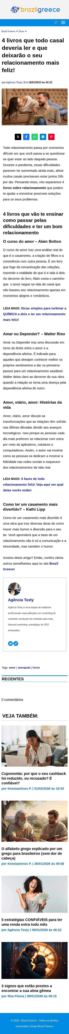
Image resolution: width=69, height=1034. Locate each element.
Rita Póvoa (16, 996)
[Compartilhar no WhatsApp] (34, 137)
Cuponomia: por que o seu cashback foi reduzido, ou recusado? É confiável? (33, 778)
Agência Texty (14, 82)
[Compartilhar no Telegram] (43, 137)
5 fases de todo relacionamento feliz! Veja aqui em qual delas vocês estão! (33, 484)
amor (12, 667)
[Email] (10, 643)
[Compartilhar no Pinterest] (51, 137)
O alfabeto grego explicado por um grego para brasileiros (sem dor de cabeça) (31, 853)
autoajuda (24, 667)
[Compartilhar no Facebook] (26, 137)
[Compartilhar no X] (18, 137)
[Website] (15, 643)
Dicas (21, 31)
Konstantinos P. (19, 788)
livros (36, 667)
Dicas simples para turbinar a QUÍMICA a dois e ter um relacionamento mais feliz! (34, 314)
